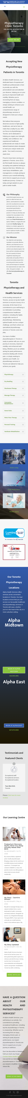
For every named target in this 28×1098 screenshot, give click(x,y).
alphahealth (10, 851)
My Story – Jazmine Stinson (12, 898)
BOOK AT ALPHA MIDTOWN (14, 670)
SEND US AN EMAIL (14, 1076)
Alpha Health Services (16, 1095)
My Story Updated (11, 945)
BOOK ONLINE (14, 39)
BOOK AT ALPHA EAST (14, 725)
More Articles (14, 974)
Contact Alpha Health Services (13, 1056)
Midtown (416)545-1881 (10, 1)
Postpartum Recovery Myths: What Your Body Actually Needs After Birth (13, 846)
